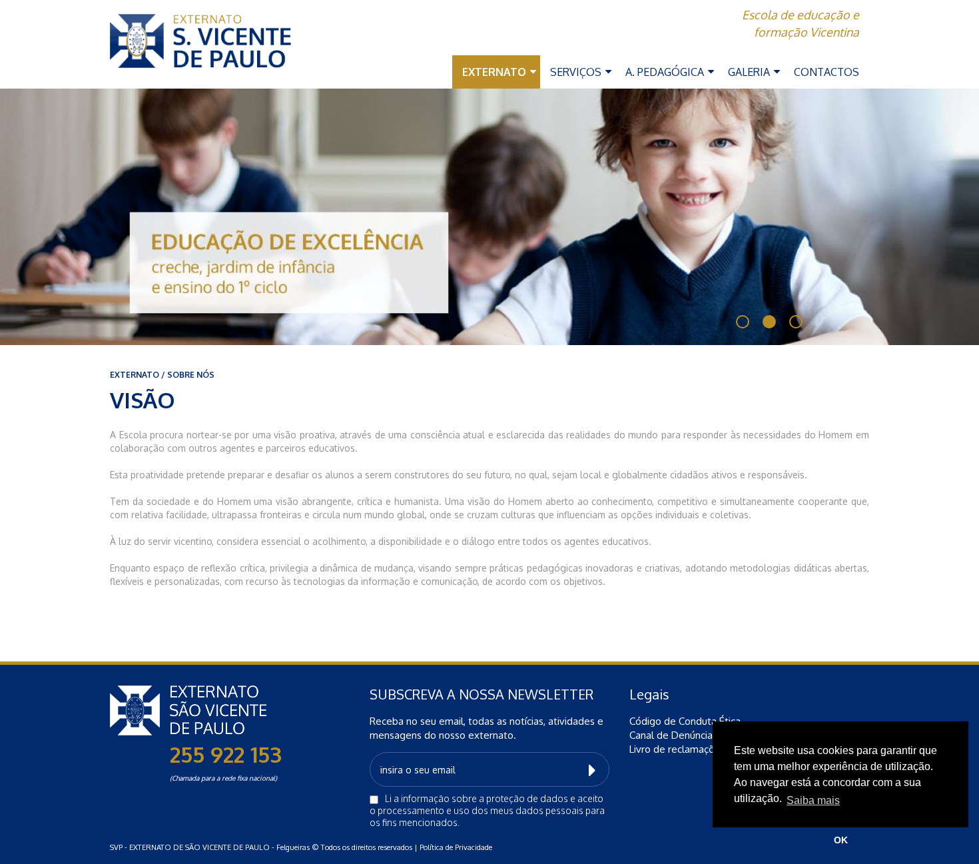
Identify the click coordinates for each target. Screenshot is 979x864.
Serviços (577, 72)
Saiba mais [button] (813, 800)
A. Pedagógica (666, 72)
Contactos (826, 72)
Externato (495, 72)
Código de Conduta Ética (685, 721)
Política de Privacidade (456, 847)
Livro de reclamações (677, 749)
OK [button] (841, 840)
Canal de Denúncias (673, 735)
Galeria (750, 72)
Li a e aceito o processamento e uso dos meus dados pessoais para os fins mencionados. (487, 810)
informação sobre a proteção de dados (484, 798)
